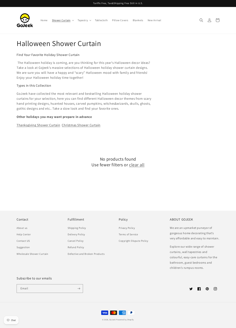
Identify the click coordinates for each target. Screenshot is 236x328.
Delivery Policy (76, 234)
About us (22, 228)
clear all (136, 165)
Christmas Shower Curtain (81, 125)
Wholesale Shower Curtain (32, 254)
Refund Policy (76, 247)
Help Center (24, 234)
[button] (62, 20)
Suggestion (23, 247)
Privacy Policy (127, 228)
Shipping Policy (77, 228)
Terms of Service (128, 234)
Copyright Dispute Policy (133, 240)
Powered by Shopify (125, 319)
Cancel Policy (76, 240)
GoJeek (112, 319)
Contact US (23, 240)
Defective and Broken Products (86, 254)
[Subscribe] (79, 288)
